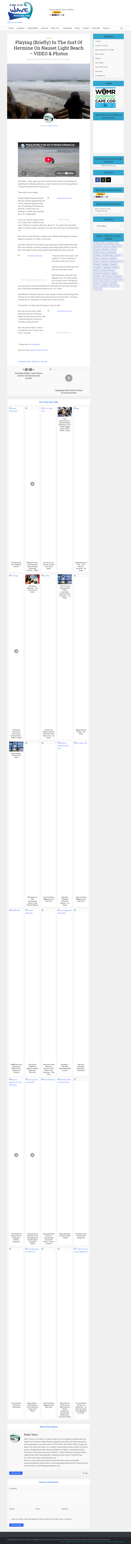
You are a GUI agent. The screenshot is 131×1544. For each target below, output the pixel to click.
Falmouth (105, 261)
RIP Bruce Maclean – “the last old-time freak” (32, 589)
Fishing (113, 261)
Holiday (105, 264)
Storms (44, 361)
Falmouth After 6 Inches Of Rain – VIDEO (65, 1236)
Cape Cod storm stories (39, 350)
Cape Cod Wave (100, 252)
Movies (116, 267)
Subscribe (96, 28)
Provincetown (107, 277)
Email (38, 1509)
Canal (114, 249)
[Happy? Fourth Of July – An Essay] (81, 651)
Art (117, 243)
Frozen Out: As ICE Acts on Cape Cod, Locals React (49, 565)
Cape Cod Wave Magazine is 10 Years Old (48, 899)
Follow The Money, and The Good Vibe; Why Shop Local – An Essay (48, 734)
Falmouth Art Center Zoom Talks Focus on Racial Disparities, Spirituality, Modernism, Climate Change (65, 1410)
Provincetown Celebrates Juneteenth (16, 1405)
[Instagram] (108, 179)
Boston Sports (117, 246)
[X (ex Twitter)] (103, 179)
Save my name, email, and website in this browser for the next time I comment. (42, 1519)
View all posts (15, 1473)
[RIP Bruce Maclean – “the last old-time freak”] (32, 579)
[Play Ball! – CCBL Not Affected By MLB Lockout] (65, 986)
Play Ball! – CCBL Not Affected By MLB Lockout (65, 1067)
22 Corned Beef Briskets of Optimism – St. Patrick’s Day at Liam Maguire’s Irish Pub (81, 1408)
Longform (21, 28)
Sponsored (67, 28)
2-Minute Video (25, 361)
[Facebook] (97, 179)
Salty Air (55, 28)
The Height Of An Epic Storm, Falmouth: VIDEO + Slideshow (16, 1238)
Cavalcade (112, 252)
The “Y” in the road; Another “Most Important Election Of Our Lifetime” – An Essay (64, 592)
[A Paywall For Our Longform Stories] (16, 483)
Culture (97, 258)
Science (108, 280)
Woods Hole (115, 286)
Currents (44, 28)
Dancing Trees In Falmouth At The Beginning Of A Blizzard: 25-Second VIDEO (32, 1238)
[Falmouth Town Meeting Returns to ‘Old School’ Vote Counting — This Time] (49, 986)
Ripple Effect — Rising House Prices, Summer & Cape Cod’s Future (32, 1407)
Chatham (98, 255)
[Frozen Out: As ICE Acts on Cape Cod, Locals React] (49, 483)
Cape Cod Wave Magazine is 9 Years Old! (81, 899)
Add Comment (46, 59)
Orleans (106, 274)
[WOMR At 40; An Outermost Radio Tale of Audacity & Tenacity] (16, 986)
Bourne (97, 249)
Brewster (106, 249)
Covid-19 (119, 255)
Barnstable (98, 246)
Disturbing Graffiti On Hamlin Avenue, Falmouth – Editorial (32, 1068)
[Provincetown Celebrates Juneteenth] (16, 1324)
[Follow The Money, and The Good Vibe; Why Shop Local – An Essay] (49, 651)
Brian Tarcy (58, 59)
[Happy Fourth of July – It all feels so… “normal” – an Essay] (81, 483)
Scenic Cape (99, 280)
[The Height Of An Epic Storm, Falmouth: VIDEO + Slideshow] (16, 1155)
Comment (13, 1488)
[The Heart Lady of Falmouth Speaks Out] (81, 1155)
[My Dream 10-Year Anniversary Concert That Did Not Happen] (32, 818)
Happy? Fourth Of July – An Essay (81, 732)
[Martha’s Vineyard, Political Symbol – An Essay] (65, 818)
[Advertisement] (33, 134)
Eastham (36, 361)
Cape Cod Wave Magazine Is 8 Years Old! (48, 1405)
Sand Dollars (33, 28)
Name (12, 1509)
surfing (114, 283)
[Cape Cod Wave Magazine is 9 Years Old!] (81, 818)
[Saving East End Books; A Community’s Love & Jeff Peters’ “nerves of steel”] (49, 1155)
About (77, 28)
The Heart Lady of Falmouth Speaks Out (81, 1236)
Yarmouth (98, 289)
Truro (97, 286)
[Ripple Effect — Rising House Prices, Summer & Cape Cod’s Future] (32, 1324)
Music (97, 270)
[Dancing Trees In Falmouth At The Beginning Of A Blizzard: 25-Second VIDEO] (32, 1155)
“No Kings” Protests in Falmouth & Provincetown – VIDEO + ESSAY (16, 734)
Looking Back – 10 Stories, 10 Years (16, 755)
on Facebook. (35, 344)
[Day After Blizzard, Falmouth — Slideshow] (81, 986)
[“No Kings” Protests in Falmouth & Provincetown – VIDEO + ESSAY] (16, 651)
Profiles (97, 277)
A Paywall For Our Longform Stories (16, 564)
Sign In (106, 28)
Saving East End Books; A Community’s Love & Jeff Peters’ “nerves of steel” (48, 1238)
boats (107, 246)
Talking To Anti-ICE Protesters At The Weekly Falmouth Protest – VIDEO (32, 566)
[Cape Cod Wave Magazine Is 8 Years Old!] (49, 1324)
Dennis (105, 258)
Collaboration (108, 255)
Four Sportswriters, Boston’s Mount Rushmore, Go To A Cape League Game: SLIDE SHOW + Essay (65, 424)
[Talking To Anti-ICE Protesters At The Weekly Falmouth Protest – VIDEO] (32, 483)
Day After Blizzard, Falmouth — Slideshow (81, 1067)
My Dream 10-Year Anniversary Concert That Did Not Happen (32, 901)
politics (114, 274)
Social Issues (118, 280)
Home (11, 28)
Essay (97, 261)
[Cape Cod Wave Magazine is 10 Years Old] (49, 818)
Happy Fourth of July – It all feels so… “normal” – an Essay (81, 566)
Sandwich (118, 277)
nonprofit (98, 274)
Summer (105, 283)
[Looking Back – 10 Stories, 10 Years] (16, 746)
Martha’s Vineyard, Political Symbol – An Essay (64, 901)
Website (65, 1509)
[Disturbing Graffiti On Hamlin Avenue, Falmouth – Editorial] (32, 986)
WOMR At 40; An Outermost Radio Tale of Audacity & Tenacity (16, 1068)
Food (121, 261)
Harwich (97, 264)
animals (110, 243)
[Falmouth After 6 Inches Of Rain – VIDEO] (65, 1155)
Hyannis (114, 264)
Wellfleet (104, 286)
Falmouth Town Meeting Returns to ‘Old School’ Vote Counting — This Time (49, 1069)
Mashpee (108, 267)
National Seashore (108, 270)
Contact (86, 28)
